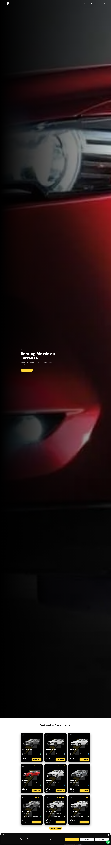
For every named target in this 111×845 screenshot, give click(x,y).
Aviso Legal (18, 842)
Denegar (87, 839)
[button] (108, 835)
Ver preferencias (102, 839)
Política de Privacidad (11, 842)
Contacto (99, 3)
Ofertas (86, 3)
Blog (92, 3)
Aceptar (72, 839)
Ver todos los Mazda (55, 828)
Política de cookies (5, 842)
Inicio (79, 3)
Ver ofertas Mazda (26, 370)
